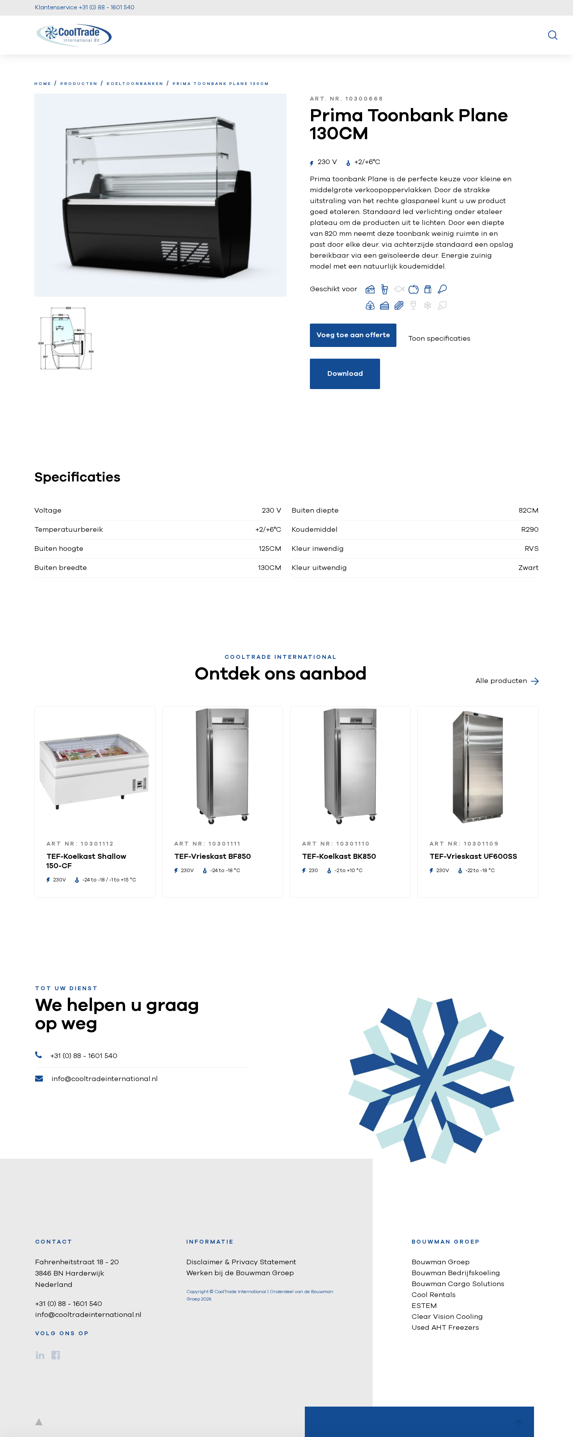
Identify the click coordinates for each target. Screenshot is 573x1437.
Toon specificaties (439, 338)
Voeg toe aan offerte (353, 335)
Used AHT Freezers (445, 1327)
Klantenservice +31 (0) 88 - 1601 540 (84, 8)
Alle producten (501, 681)
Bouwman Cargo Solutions (458, 1284)
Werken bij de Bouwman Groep (240, 1273)
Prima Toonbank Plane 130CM (221, 84)
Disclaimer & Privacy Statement (241, 1262)
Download (345, 373)
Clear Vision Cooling (447, 1316)
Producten (79, 84)
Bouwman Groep (441, 1262)
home (42, 84)
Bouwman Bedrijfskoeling (456, 1273)
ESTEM (424, 1306)
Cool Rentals (434, 1295)
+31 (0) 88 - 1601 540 (83, 1056)
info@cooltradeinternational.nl (104, 1079)
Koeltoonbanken (135, 84)
